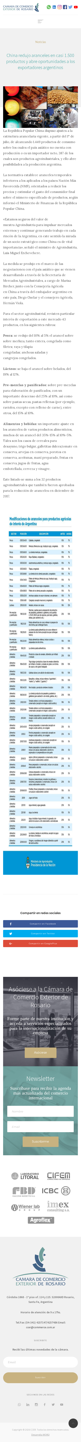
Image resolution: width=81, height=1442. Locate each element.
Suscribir (40, 1378)
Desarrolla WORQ (40, 1434)
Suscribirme (40, 1141)
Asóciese (40, 1052)
